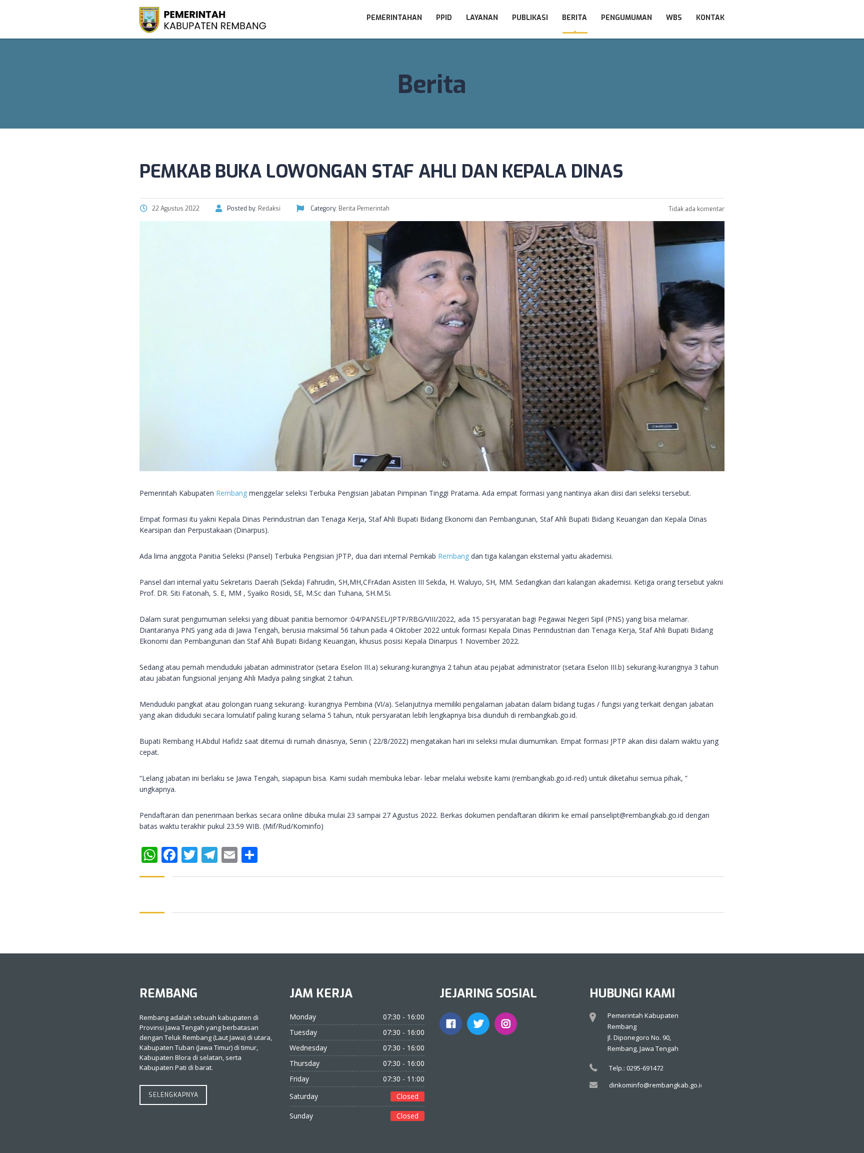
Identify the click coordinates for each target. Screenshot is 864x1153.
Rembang (231, 493)
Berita (574, 18)
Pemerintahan (394, 18)
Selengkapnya (173, 1095)
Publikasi (530, 18)
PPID (444, 18)
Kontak (710, 18)
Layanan (482, 18)
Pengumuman (626, 18)
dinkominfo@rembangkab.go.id (656, 1084)
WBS (674, 18)
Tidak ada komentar (695, 209)
